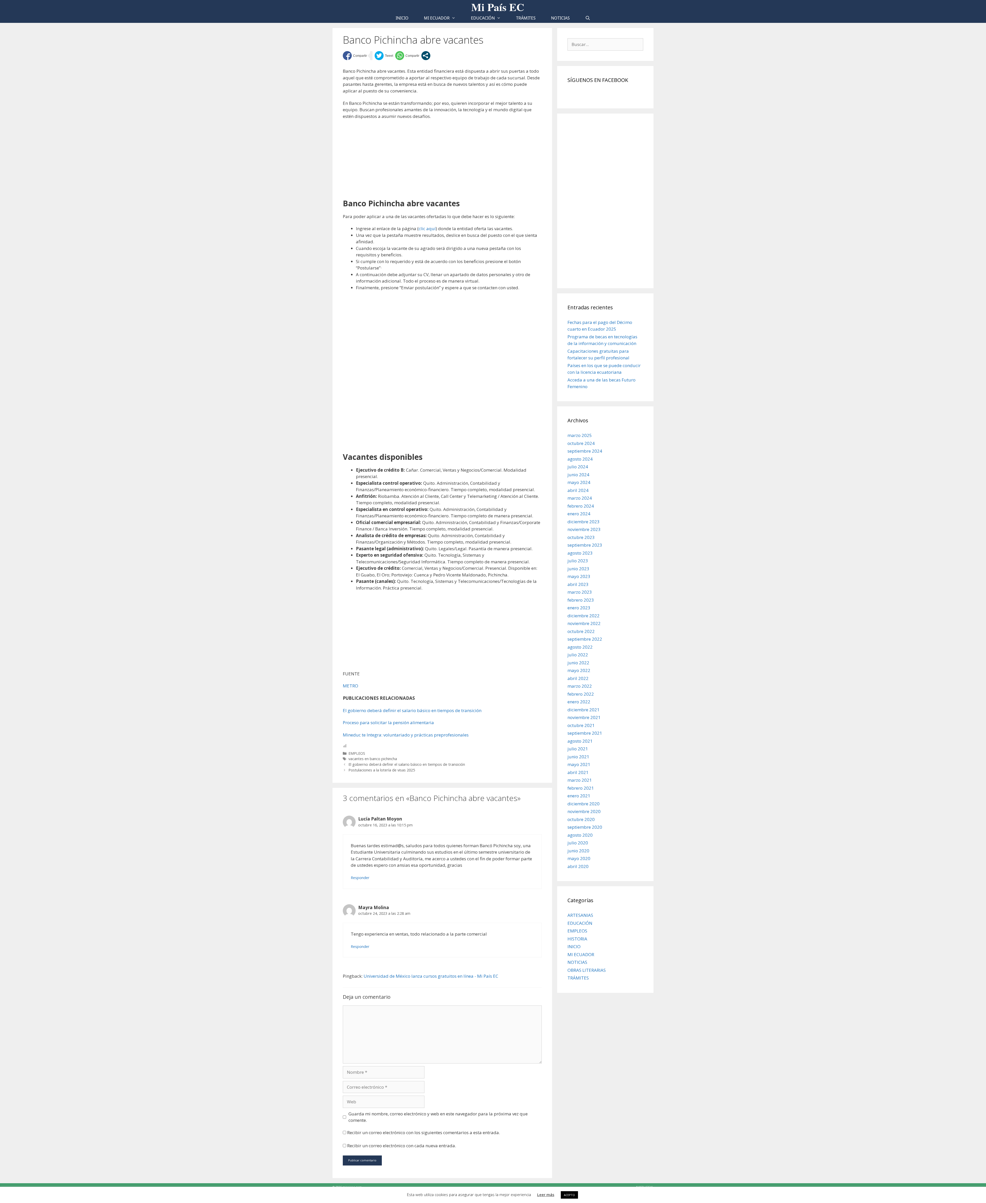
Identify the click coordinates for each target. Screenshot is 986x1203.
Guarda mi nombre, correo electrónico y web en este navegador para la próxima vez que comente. (438, 1117)
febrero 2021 (580, 788)
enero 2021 (578, 796)
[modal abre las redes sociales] (425, 55)
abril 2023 (578, 584)
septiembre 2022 (584, 639)
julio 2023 (577, 561)
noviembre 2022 (584, 623)
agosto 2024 (580, 459)
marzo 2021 (579, 780)
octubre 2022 (581, 631)
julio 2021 (577, 749)
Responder (360, 877)
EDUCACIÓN (483, 18)
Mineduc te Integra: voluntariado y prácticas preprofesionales (406, 735)
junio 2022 (578, 663)
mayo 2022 (578, 670)
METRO (350, 686)
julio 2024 (577, 467)
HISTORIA (577, 939)
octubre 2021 (581, 725)
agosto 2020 (580, 835)
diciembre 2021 (583, 710)
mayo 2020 (578, 858)
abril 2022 (578, 678)
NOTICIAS (560, 18)
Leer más (545, 1194)
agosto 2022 (580, 647)
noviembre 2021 (584, 717)
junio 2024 (578, 475)
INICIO (574, 946)
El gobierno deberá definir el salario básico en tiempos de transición (412, 710)
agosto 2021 (580, 741)
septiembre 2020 (584, 827)
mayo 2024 (578, 482)
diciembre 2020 (583, 804)
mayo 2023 (578, 576)
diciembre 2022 (583, 616)
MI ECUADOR (437, 18)
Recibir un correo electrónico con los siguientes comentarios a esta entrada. (423, 1132)
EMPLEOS (356, 753)
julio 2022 (577, 655)
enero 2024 (578, 514)
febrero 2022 (580, 694)
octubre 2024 (581, 443)
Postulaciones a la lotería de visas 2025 (381, 770)
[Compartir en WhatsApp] (407, 55)
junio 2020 (578, 851)
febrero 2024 (580, 506)
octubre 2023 (581, 537)
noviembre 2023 (584, 529)
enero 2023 (578, 608)
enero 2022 (578, 702)
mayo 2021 (578, 764)
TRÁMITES (526, 18)
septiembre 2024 (584, 451)
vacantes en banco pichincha (372, 758)
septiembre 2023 (584, 545)
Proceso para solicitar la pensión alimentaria (388, 722)
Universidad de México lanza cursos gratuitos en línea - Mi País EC (431, 976)
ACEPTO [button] (569, 1195)
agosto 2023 (580, 553)
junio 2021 (578, 757)
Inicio (402, 18)
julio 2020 (577, 843)
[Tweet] (384, 55)
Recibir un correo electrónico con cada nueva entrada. (401, 1146)
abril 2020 (578, 866)
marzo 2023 (579, 592)
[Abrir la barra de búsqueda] (587, 18)
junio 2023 (578, 569)
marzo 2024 (579, 498)
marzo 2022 (579, 686)
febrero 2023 (580, 600)
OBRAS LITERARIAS (586, 970)
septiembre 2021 (584, 733)
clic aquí (427, 228)
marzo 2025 (579, 435)
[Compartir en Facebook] (355, 55)
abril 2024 (578, 490)
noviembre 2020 (584, 811)
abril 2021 (578, 772)
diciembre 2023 (583, 522)
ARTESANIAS (580, 915)
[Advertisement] (442, 161)
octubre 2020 (581, 819)
